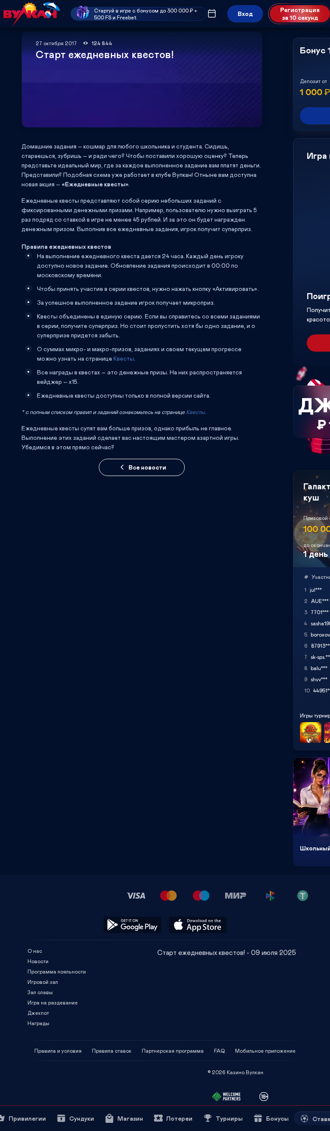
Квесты (123, 358)
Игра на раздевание (53, 1002)
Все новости (147, 467)
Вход (245, 13)
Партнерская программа (173, 1050)
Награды (38, 1023)
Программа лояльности (57, 971)
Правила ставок (111, 1050)
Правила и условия (58, 1050)
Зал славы (40, 992)
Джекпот (38, 1012)
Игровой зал (43, 981)
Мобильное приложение (265, 1050)
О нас (35, 950)
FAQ (219, 1050)
